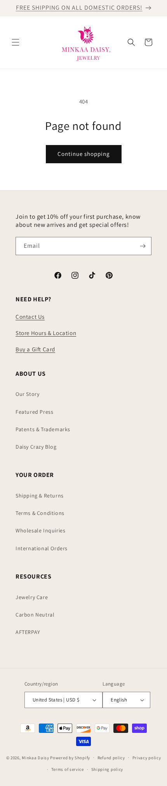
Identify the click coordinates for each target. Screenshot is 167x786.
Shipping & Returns (40, 495)
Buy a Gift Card (35, 349)
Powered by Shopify (70, 757)
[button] (15, 42)
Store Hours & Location (46, 333)
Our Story (27, 393)
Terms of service (67, 769)
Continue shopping (83, 153)
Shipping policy (107, 769)
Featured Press (34, 411)
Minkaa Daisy (35, 757)
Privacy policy (146, 757)
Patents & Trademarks (43, 429)
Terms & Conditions (40, 513)
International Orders (42, 548)
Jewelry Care (32, 597)
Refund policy (111, 757)
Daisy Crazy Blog (36, 446)
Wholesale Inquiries (40, 530)
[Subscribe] (142, 246)
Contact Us (30, 316)
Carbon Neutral (35, 614)
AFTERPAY (28, 632)
